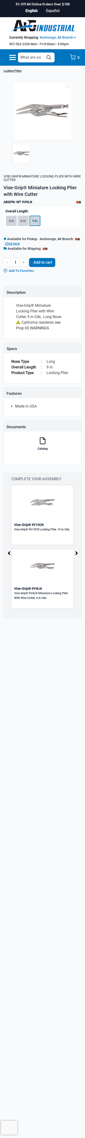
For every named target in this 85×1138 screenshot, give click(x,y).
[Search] (49, 57)
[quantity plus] (23, 262)
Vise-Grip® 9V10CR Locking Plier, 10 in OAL (42, 529)
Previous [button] (9, 553)
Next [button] (76, 553)
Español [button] (53, 10)
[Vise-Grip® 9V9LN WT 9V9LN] (68, 86)
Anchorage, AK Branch (57, 37)
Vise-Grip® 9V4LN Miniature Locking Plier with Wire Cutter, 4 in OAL (41, 596)
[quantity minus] (7, 262)
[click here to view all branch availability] (45, 248)
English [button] (32, 10)
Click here (12, 244)
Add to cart (43, 262)
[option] (20, 156)
